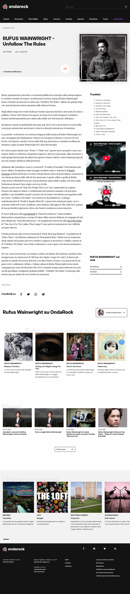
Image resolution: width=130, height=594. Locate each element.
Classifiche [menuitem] (93, 19)
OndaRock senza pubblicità (105, 569)
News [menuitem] (46, 19)
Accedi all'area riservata (104, 572)
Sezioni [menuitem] (6, 19)
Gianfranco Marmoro (13, 72)
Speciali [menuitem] (81, 19)
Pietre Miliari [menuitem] (33, 19)
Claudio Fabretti (8, 562)
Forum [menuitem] (105, 19)
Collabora (68, 566)
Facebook (93, 272)
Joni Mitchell (29, 214)
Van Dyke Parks (74, 220)
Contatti (68, 563)
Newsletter (100, 566)
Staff (66, 559)
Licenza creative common (105, 559)
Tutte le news (61, 449)
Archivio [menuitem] (69, 19)
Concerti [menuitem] (56, 19)
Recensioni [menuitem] (19, 19)
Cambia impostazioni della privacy (108, 576)
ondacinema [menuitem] (118, 19)
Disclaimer (100, 563)
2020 (13, 28)
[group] (18, 504)
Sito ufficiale (94, 266)
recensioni (7, 28)
